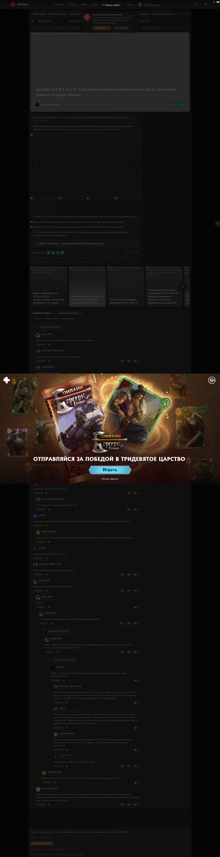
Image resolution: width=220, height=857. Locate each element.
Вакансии (68, 832)
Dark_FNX (47, 334)
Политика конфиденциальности (98, 832)
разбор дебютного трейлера (84, 129)
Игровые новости (58, 28)
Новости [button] (59, 4)
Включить (79, 854)
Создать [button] (46, 21)
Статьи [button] (72, 4)
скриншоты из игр (84, 261)
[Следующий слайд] (137, 165)
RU (127, 832)
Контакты (78, 832)
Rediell (42, 515)
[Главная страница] (19, 4)
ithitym (54, 463)
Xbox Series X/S (47, 258)
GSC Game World (42, 261)
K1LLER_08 (44, 580)
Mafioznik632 (48, 367)
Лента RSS (118, 832)
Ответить (41, 345)
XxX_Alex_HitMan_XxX (53, 350)
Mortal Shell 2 (80, 14)
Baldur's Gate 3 (59, 14)
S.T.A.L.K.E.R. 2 (40, 120)
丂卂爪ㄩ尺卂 (65, 755)
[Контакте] (173, 105)
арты (70, 261)
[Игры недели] (185, 14)
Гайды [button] (84, 4)
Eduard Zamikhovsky (50, 104)
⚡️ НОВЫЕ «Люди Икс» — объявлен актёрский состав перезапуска (69, 243)
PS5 (58, 258)
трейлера (62, 117)
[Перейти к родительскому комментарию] (34, 334)
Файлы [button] (106, 4)
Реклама (43, 832)
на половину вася (50, 788)
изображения (58, 261)
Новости (42, 28)
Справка (34, 832)
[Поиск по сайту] (196, 4)
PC (36, 258)
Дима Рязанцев (49, 531)
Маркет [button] (118, 4)
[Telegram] (169, 105)
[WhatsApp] (178, 105)
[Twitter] (182, 105)
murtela (48, 425)
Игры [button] (95, 4)
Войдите (39, 318)
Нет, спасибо (121, 28)
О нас (50, 832)
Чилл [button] (130, 4)
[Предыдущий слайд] (34, 165)
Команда (58, 832)
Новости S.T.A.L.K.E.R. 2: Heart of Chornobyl (82, 258)
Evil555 (42, 548)
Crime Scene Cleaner (165, 14)
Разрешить (102, 28)
